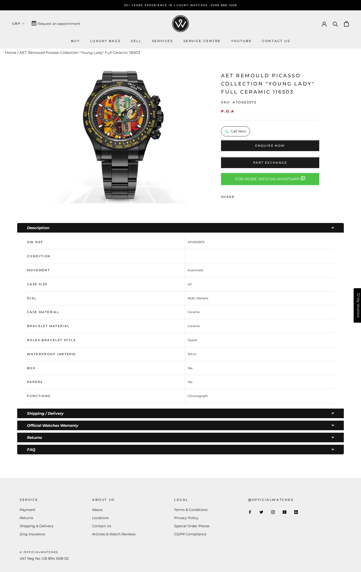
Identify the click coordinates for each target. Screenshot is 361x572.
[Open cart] (346, 24)
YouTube (241, 41)
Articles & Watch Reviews (114, 534)
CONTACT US (276, 41)
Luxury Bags (105, 41)
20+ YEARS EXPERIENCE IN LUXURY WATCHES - (167, 5)
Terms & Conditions (191, 510)
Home (10, 52)
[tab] (180, 228)
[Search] (335, 23)
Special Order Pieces (191, 526)
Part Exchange (270, 163)
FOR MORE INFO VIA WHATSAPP (268, 179)
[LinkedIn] (296, 512)
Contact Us (101, 526)
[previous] (44, 135)
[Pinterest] (251, 195)
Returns (26, 518)
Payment (27, 510)
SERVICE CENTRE (202, 41)
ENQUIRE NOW (270, 146)
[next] (192, 135)
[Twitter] (245, 195)
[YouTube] (284, 512)
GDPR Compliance (190, 534)
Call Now (238, 131)
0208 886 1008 (224, 5)
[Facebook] (239, 195)
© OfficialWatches (39, 552)
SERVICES (162, 41)
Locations (100, 518)
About (97, 510)
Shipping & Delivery (37, 526)
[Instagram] (273, 512)
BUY (75, 41)
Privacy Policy (186, 518)
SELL (136, 41)
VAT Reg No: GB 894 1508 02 (44, 558)
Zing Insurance (32, 534)
